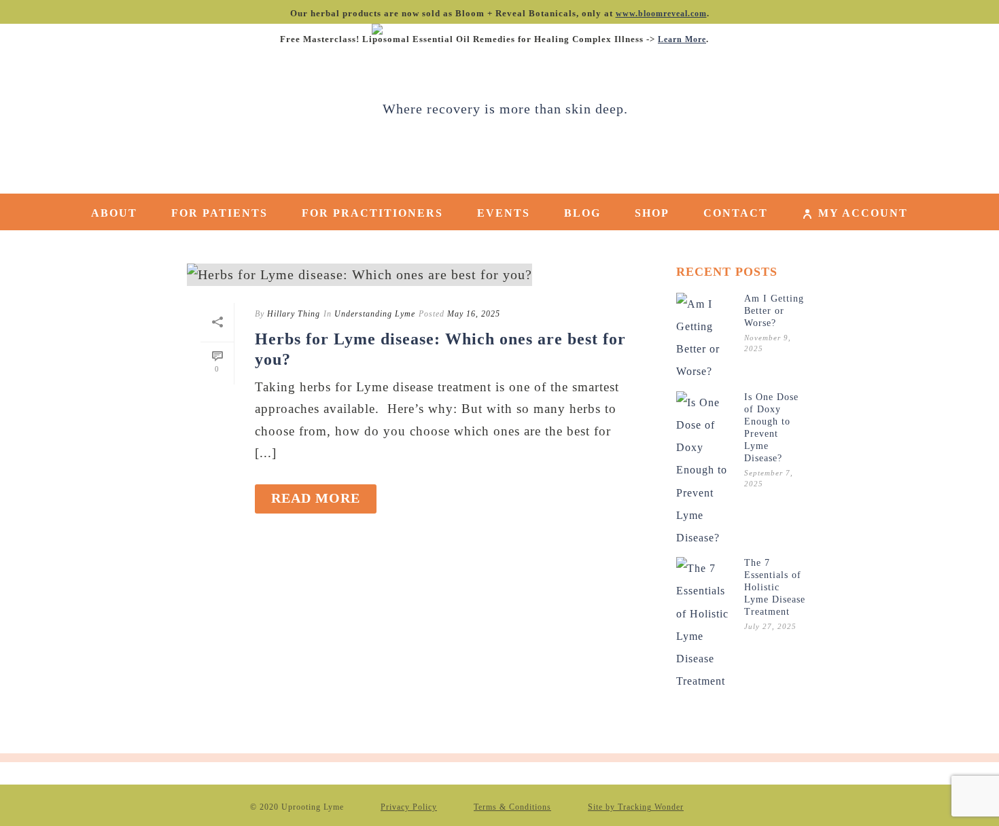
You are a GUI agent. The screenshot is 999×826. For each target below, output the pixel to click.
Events (503, 213)
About (114, 213)
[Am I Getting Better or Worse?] (703, 338)
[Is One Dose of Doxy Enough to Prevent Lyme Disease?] (703, 470)
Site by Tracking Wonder (636, 807)
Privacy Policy (409, 807)
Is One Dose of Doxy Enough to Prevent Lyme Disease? (771, 427)
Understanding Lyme (374, 314)
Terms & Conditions (512, 807)
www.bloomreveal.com (661, 13)
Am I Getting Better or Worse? (774, 310)
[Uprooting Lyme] (500, 109)
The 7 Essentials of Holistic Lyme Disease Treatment (774, 587)
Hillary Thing (293, 314)
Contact (735, 213)
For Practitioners (372, 213)
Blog (582, 213)
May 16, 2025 (473, 314)
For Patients (219, 213)
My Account (863, 213)
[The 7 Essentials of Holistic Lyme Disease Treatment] (703, 624)
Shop (652, 213)
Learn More (682, 39)
